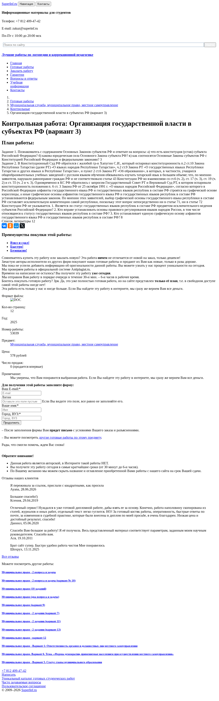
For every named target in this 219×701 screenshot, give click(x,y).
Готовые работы (22, 67)
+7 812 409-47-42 (14, 671)
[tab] (19, 243)
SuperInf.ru (29, 690)
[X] (22, 225)
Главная (16, 63)
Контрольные (20, 109)
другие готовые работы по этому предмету (70, 437)
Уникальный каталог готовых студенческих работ (38, 678)
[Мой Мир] (16, 225)
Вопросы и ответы (23, 78)
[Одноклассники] (10, 225)
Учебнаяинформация (19, 84)
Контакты (17, 90)
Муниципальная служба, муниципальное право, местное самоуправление (64, 105)
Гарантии (17, 74)
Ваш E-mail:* (11, 389)
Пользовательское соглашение (24, 686)
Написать (9, 674)
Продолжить (11, 422)
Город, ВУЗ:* (11, 414)
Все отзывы (10, 556)
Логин (6, 397)
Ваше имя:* (10, 405)
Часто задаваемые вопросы (21, 682)
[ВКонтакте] (4, 225)
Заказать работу (21, 71)
